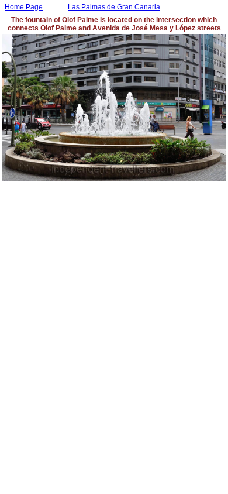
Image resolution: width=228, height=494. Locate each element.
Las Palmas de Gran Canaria (114, 7)
